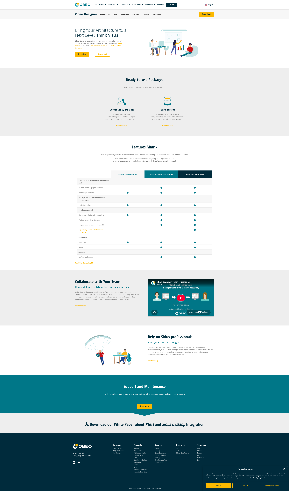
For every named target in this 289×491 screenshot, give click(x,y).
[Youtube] (79, 462)
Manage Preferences (272, 486)
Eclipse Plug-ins (159, 462)
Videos (177, 450)
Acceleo (136, 465)
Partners (199, 453)
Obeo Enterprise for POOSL (141, 469)
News (198, 460)
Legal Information (156, 488)
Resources (157, 15)
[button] (284, 469)
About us (199, 448)
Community (105, 15)
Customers (200, 450)
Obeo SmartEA (137, 448)
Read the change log (83, 263)
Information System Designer (141, 472)
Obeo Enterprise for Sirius (140, 460)
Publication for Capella (140, 453)
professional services (99, 46)
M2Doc (136, 467)
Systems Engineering (118, 448)
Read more (120, 125)
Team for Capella (138, 450)
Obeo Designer (86, 14)
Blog (177, 448)
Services (136, 15)
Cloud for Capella (138, 455)
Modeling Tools (159, 458)
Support (146, 15)
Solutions (125, 15)
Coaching (157, 450)
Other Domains (116, 453)
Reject (245, 486)
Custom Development (160, 453)
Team (115, 15)
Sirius (135, 458)
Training (157, 448)
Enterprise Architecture (118, 450)
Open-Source (200, 458)
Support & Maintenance (161, 455)
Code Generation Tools (161, 460)
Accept (218, 486)
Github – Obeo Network (182, 453)
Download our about (146, 424)
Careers (199, 455)
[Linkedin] (74, 462)
